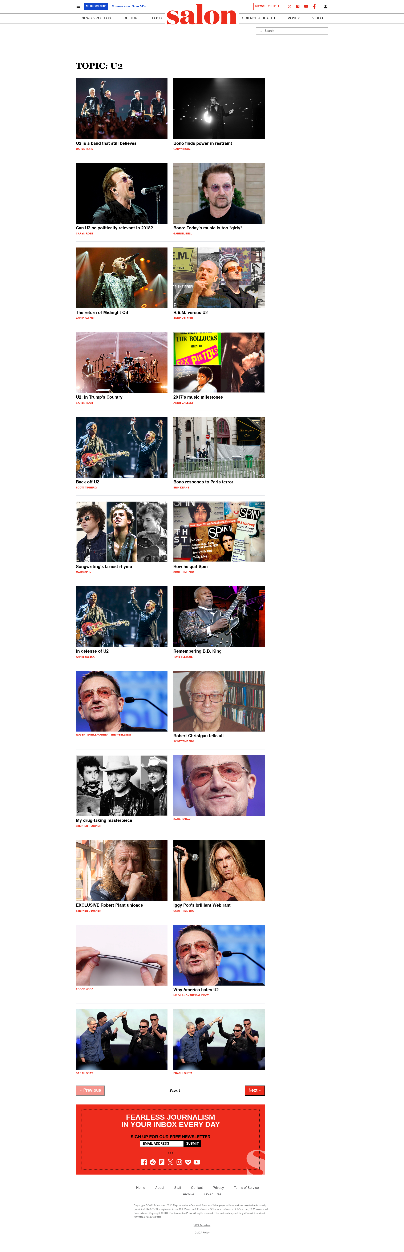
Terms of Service (246, 1188)
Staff (177, 1188)
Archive (188, 1194)
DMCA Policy (202, 1233)
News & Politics (96, 18)
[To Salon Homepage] (202, 14)
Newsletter (267, 6)
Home (140, 1188)
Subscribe (96, 6)
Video (317, 18)
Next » (255, 1090)
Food (157, 18)
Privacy (218, 1188)
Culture (132, 18)
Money (293, 18)
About (159, 1188)
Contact (197, 1188)
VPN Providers (202, 1225)
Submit (192, 1144)
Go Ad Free (212, 1194)
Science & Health (258, 18)
